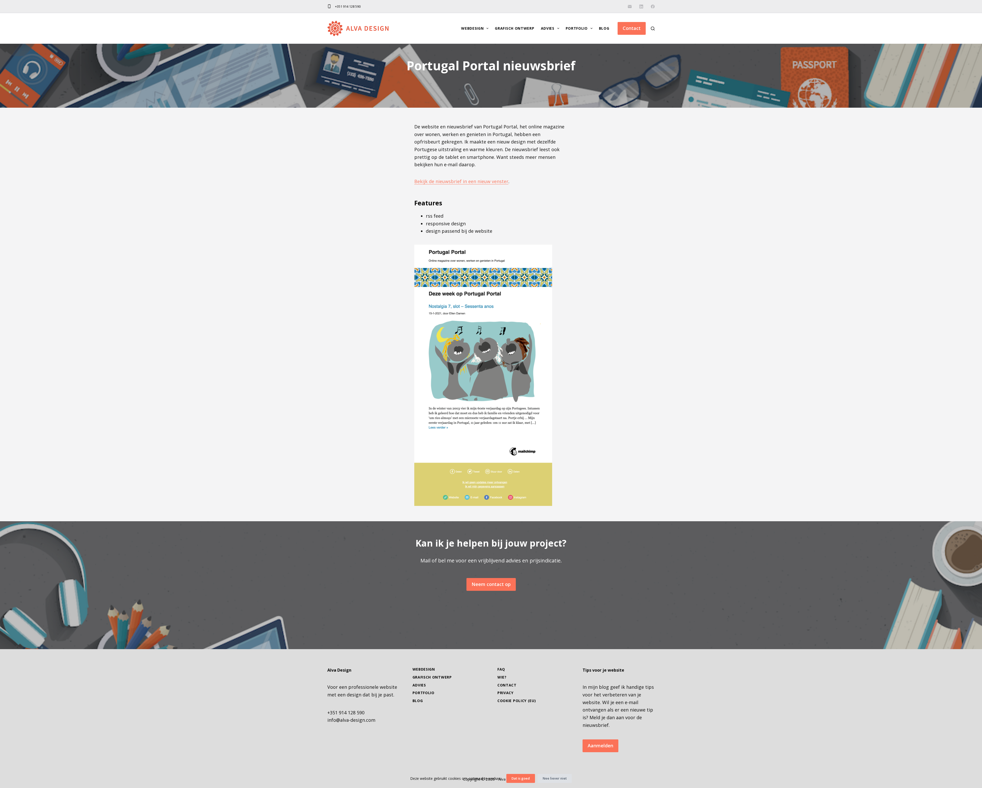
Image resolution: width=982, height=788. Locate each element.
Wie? (502, 677)
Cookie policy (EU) (516, 700)
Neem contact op (491, 584)
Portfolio (577, 28)
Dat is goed (520, 778)
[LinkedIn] (641, 6)
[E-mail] (630, 6)
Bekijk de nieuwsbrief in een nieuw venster (461, 181)
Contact (632, 28)
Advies (547, 28)
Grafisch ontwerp (514, 28)
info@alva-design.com (351, 720)
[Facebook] (653, 6)
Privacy (505, 693)
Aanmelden (600, 745)
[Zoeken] (653, 28)
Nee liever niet (555, 778)
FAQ (501, 669)
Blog (604, 28)
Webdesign (472, 28)
